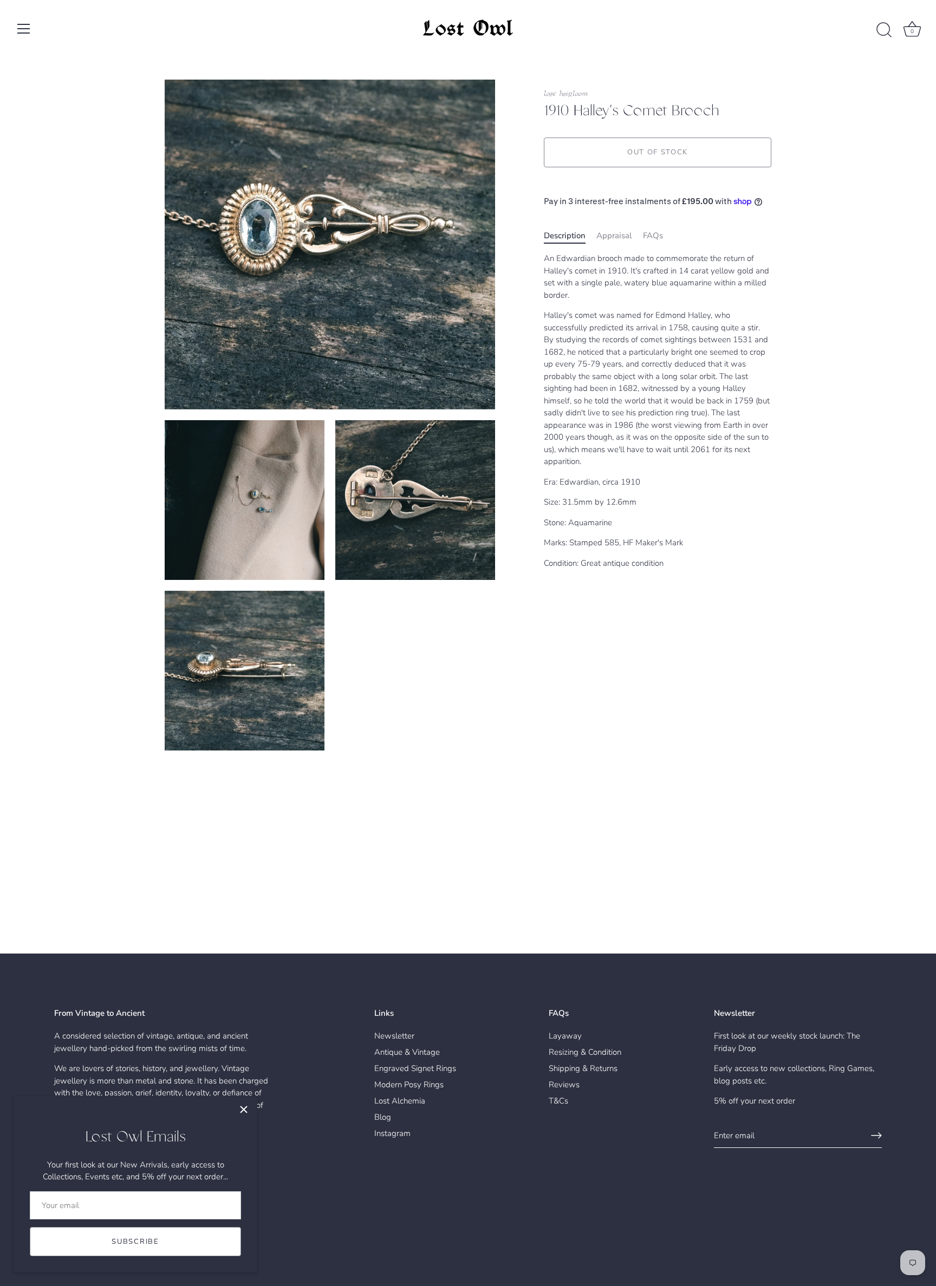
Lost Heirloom (566, 93)
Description (565, 235)
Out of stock (657, 153)
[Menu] (24, 29)
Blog (382, 1117)
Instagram (392, 1133)
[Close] (244, 1109)
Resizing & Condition (585, 1052)
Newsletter (394, 1035)
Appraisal (614, 235)
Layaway (565, 1035)
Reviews (564, 1084)
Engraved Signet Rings (415, 1068)
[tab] (570, 236)
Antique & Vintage (407, 1052)
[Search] (884, 30)
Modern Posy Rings (409, 1084)
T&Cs (558, 1100)
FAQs (653, 235)
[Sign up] (876, 1135)
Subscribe (135, 1241)
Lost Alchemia (399, 1100)
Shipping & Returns (583, 1068)
